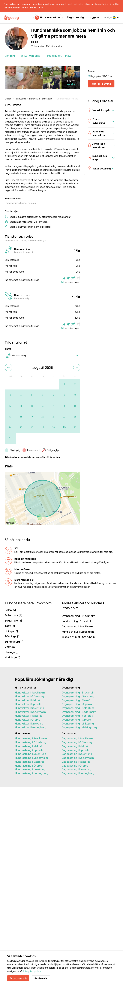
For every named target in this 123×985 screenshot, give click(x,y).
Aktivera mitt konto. (32, 7)
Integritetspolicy (32, 971)
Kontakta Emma (101, 83)
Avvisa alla (41, 978)
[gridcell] (64, 384)
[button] (101, 110)
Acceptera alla (18, 978)
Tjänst (8, 348)
